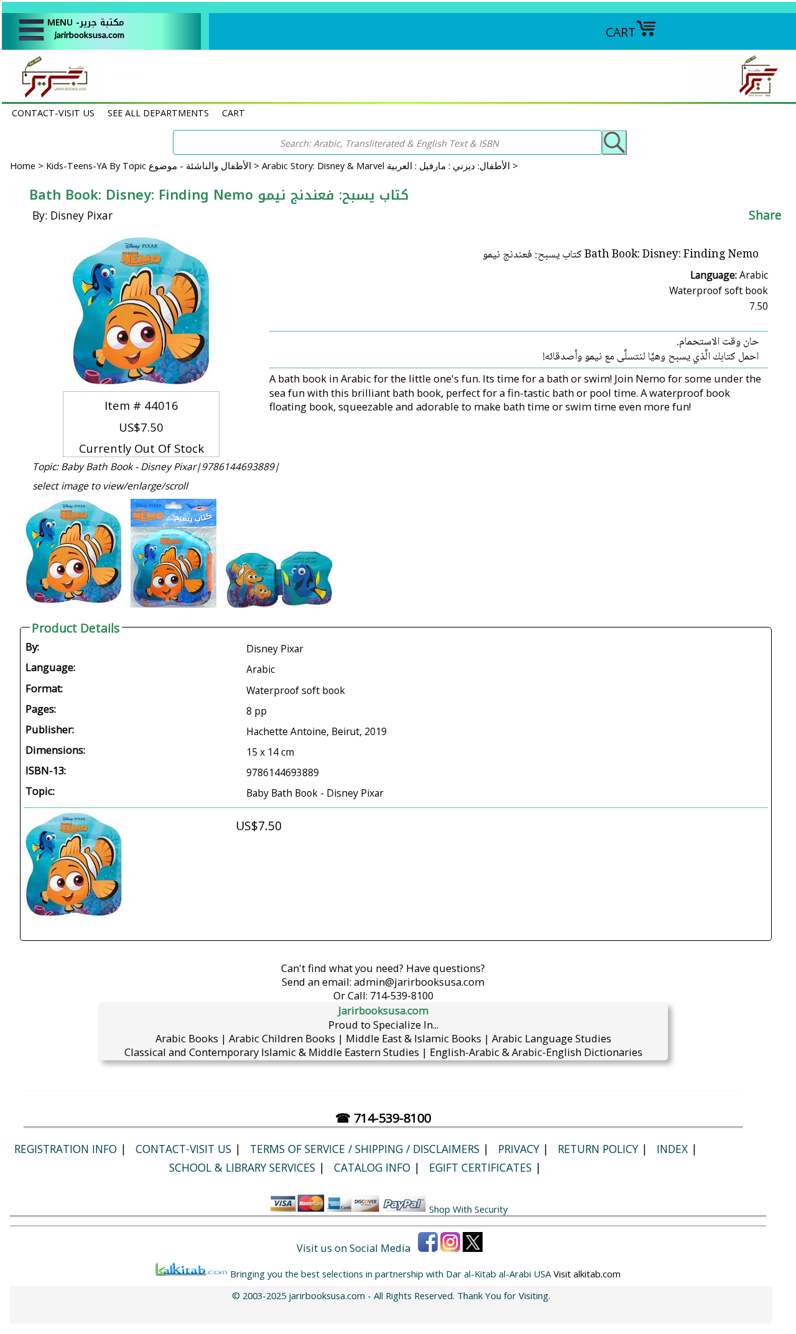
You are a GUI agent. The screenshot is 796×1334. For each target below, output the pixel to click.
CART (621, 32)
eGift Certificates (480, 1167)
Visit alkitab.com (587, 1273)
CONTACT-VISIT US (53, 112)
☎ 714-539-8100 (383, 1117)
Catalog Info (372, 1167)
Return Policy (598, 1148)
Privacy (518, 1148)
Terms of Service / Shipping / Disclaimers (364, 1148)
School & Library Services (242, 1167)
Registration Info (65, 1148)
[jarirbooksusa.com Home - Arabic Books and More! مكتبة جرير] (51, 95)
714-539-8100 (401, 995)
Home (22, 165)
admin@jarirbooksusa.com (419, 982)
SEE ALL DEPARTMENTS (158, 112)
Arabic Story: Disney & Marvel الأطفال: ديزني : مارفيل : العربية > (390, 165)
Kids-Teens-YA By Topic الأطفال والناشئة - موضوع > (154, 165)
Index (672, 1148)
